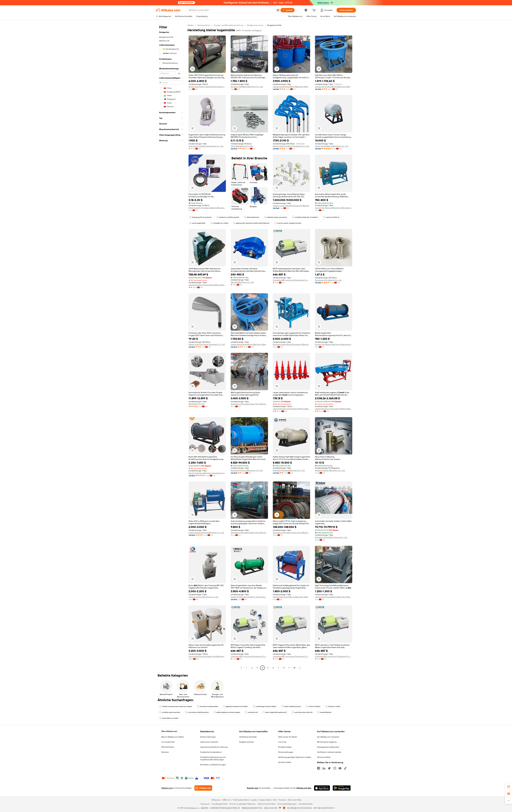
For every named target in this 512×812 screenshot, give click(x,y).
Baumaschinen (203, 25)
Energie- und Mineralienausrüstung (228, 25)
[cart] (315, 10)
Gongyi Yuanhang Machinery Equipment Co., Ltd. (207, 473)
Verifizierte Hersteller (248, 737)
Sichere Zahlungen (208, 737)
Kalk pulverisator (253, 217)
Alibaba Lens (167, 788)
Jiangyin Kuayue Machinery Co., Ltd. (203, 597)
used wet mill (253, 712)
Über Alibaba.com (169, 731)
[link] (508, 786)
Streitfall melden (285, 747)
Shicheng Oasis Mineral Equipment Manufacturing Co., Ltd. (291, 344)
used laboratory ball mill (303, 712)
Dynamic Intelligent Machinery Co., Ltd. (247, 87)
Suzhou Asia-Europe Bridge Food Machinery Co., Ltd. (207, 656)
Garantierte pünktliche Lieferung (213, 747)
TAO (274, 800)
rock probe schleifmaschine (198, 712)
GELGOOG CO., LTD (197, 404)
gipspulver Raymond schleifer (237, 706)
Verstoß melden (284, 762)
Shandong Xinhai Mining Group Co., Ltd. (331, 537)
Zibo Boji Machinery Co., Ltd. (242, 282)
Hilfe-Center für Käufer (287, 737)
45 (294, 668)
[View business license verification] (280, 808)
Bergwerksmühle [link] (274, 25)
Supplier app (252, 788)
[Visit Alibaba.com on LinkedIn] (324, 768)
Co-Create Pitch (168, 742)
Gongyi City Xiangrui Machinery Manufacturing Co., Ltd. (333, 208)
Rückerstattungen (285, 752)
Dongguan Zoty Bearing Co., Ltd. (328, 280)
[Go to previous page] (241, 667)
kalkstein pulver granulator (277, 217)
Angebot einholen (246, 742)
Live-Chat (282, 742)
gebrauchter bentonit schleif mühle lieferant (252, 223)
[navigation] (171, 346)
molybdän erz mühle (220, 223)
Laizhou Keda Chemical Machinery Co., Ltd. (206, 533)
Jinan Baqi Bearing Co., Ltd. (242, 146)
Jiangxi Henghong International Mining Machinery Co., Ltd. (207, 285)
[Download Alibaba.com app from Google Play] (342, 788)
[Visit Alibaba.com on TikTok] (345, 768)
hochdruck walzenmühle (209, 706)
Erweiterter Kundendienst (211, 752)
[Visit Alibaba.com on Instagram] (334, 768)
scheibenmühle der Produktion (306, 217)
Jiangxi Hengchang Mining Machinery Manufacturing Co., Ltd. (291, 87)
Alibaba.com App (303, 788)
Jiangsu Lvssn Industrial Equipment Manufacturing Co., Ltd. (291, 206)
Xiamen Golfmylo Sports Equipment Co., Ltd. (291, 146)
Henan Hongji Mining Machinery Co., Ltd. (331, 146)
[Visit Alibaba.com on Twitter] (329, 768)
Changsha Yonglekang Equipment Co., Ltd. (206, 146)
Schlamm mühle (334, 706)
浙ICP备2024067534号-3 (324, 808)
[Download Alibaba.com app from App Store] (322, 788)
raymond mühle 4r (332, 217)
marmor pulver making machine (289, 223)
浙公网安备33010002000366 (299, 808)
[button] (277, 10)
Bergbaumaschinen (255, 25)
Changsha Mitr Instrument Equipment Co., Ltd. (291, 280)
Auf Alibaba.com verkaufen (328, 737)
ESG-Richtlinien (167, 747)
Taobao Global (265, 800)
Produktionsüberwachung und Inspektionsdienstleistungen (212, 758)
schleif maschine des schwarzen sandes (177, 706)
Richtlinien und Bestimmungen (213, 765)
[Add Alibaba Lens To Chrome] (203, 788)
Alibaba (190, 25)
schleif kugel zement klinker (266, 706)
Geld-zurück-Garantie (209, 742)
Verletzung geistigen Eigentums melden (294, 757)
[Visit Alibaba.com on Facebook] (318, 768)
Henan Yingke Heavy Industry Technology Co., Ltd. (249, 597)
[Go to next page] (299, 667)
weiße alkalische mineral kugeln (228, 712)
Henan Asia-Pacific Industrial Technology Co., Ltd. (207, 87)
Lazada (254, 800)
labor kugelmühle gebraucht (276, 712)
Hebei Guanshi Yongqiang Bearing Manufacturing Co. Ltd (207, 208)
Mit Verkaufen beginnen (327, 742)
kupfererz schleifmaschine (229, 217)
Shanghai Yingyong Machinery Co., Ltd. (247, 470)
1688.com (226, 800)
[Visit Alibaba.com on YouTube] (340, 768)
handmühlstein (325, 712)
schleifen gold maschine (171, 712)
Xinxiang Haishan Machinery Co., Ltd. (330, 470)
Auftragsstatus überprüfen (328, 747)
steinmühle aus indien (170, 718)
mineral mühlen (314, 706)
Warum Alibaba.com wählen (172, 737)
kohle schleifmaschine (292, 706)
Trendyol (282, 800)
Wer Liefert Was (294, 800)
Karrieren (165, 752)
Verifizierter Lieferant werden (329, 752)
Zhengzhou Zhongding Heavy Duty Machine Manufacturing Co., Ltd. (249, 404)
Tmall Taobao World (241, 800)
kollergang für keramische (201, 217)
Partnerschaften (324, 757)
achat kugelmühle (198, 223)
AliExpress (215, 800)
